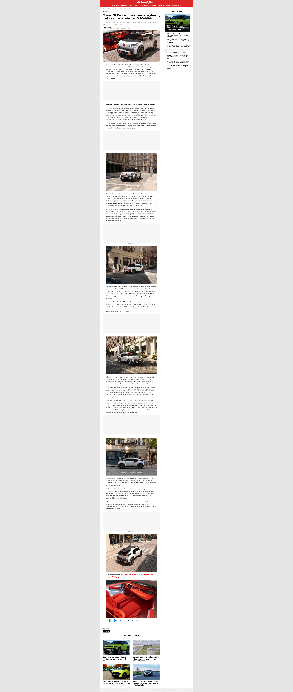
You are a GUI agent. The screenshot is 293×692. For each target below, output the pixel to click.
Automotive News (143, 5)
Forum (168, 5)
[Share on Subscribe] (136, 620)
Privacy (178, 690)
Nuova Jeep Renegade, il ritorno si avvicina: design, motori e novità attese (115, 659)
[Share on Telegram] (132, 620)
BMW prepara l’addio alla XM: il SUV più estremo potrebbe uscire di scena (116, 682)
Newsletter (157, 690)
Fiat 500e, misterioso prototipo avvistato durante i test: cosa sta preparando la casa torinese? (177, 67)
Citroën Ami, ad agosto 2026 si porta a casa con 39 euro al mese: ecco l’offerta (178, 51)
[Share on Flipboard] (124, 620)
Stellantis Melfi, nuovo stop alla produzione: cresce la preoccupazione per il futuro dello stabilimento (177, 41)
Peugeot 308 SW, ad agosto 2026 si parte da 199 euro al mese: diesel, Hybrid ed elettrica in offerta (178, 47)
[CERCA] (191, 2)
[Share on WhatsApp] (112, 620)
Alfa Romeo (124, 5)
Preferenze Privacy (185, 690)
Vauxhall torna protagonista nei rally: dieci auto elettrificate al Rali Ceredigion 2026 (177, 61)
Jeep (135, 5)
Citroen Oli (106, 631)
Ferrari (154, 5)
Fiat (131, 5)
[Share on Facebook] (108, 620)
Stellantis (115, 5)
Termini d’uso (171, 690)
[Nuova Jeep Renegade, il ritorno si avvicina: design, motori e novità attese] (116, 647)
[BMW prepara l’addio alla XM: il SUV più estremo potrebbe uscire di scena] (116, 672)
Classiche (161, 5)
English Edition (176, 5)
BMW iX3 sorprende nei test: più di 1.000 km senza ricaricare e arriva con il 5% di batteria (146, 683)
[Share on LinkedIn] (120, 620)
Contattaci (164, 690)
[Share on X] (128, 620)
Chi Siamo (150, 690)
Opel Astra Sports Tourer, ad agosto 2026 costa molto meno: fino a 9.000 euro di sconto (177, 57)
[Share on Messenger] (116, 620)
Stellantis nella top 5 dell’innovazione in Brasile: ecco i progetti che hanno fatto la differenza (146, 659)
